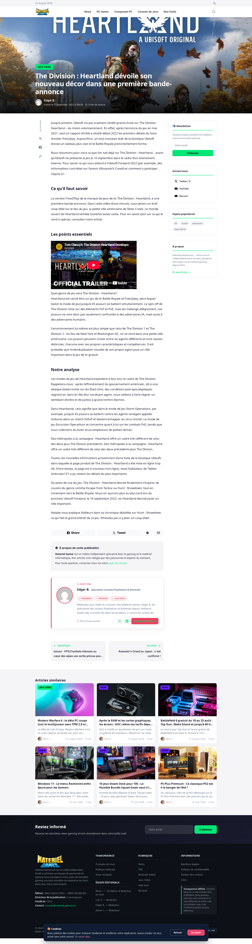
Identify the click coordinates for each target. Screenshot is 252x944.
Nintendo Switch (147, 874)
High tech (143, 885)
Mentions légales (190, 864)
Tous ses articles (143, 621)
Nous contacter (104, 874)
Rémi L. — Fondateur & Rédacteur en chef (113, 893)
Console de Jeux (148, 11)
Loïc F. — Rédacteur (106, 899)
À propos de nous (105, 864)
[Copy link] (40, 156)
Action (185, 223)
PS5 (140, 869)
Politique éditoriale (105, 869)
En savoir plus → (181, 272)
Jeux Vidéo (44, 67)
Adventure (197, 223)
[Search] (214, 12)
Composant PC (123, 11)
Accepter (196, 932)
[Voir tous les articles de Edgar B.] (64, 595)
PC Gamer (103, 11)
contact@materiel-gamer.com (61, 905)
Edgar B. (83, 589)
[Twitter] (40, 138)
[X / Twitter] (119, 621)
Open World (179, 229)
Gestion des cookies (192, 874)
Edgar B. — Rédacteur (107, 905)
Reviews (142, 890)
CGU (183, 880)
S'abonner (193, 153)
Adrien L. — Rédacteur (108, 910)
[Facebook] (40, 147)
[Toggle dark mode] (214, 3)
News (87, 11)
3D (175, 223)
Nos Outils (170, 11)
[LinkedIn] (127, 621)
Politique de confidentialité (195, 869)
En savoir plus (82, 936)
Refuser (178, 932)
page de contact (117, 563)
